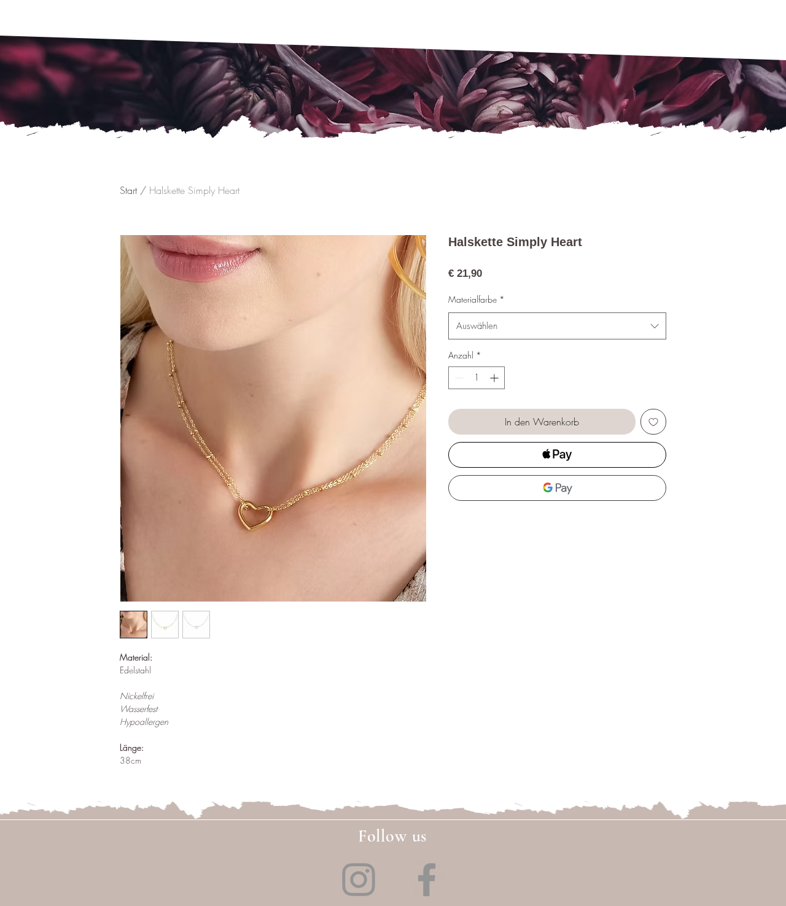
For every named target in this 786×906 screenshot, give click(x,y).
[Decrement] (457, 378)
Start (128, 190)
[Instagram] (359, 880)
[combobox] (557, 325)
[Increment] (495, 378)
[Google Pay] (557, 488)
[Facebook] (427, 880)
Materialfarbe (476, 299)
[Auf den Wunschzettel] (653, 422)
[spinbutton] (476, 378)
